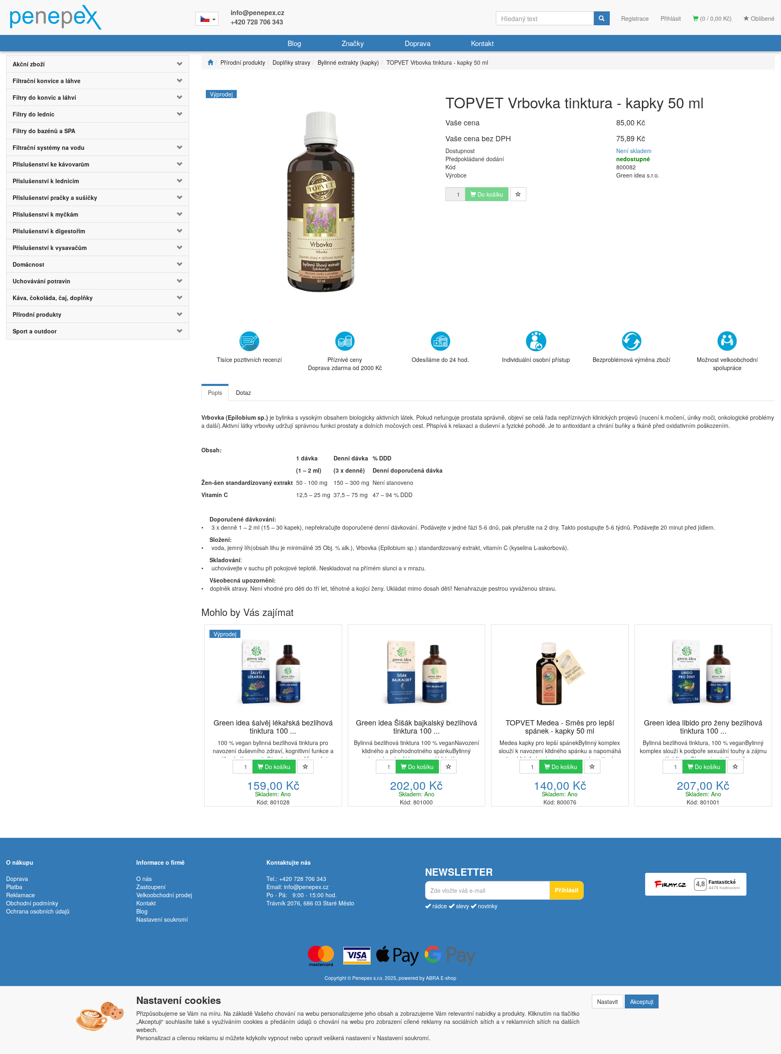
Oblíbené (761, 18)
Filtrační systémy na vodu (49, 147)
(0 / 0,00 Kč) (715, 18)
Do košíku (276, 767)
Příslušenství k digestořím (49, 231)
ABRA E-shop (441, 977)
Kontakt (482, 43)
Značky (353, 43)
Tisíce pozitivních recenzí (249, 359)
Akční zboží (29, 64)
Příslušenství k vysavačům (50, 247)
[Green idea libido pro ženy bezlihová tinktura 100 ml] (703, 672)
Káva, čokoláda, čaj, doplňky (53, 298)
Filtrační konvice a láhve (47, 81)
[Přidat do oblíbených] (518, 194)
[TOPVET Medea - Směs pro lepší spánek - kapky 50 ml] (559, 672)
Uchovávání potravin (41, 281)
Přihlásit (671, 18)
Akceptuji (641, 1001)
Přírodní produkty (37, 314)
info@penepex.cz (257, 12)
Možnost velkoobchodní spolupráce (727, 363)
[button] (173, 64)
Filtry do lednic (34, 114)
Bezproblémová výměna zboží (631, 359)
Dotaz (243, 392)
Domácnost (28, 264)
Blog (294, 43)
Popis (215, 392)
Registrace (635, 18)
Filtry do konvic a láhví (44, 97)
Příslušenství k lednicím (46, 181)
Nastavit (607, 1001)
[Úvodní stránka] (210, 62)
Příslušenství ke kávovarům (51, 164)
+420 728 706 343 (257, 21)
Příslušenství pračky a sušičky (55, 197)
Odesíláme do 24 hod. (440, 359)
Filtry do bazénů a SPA (44, 131)
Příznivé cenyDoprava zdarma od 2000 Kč (345, 363)
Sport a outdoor (35, 331)
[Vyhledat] (601, 18)
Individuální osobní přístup (536, 359)
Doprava (417, 43)
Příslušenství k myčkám (45, 214)
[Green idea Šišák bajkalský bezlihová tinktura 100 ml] (416, 672)
